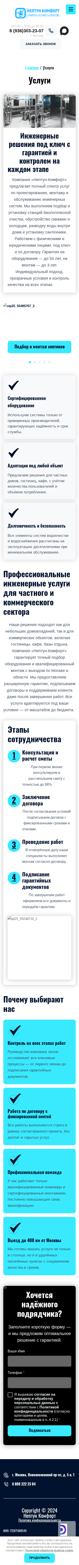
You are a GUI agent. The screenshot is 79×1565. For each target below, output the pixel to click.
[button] (40, 43)
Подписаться (39, 1431)
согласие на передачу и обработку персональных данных (34, 1399)
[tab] (30, 362)
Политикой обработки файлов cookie (49, 1550)
